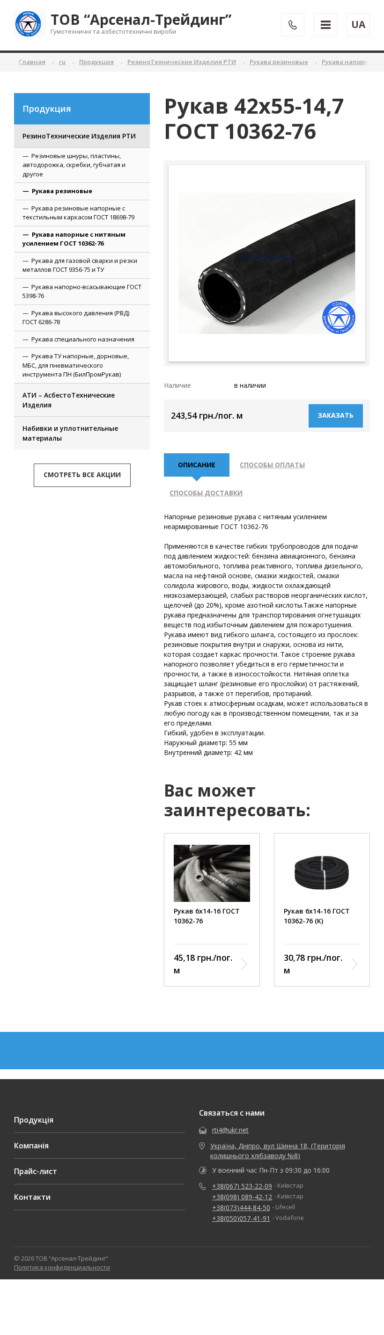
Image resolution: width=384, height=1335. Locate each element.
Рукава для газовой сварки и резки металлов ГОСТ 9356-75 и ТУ (79, 265)
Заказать (336, 415)
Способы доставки (206, 492)
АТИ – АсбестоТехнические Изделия (68, 400)
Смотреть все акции (82, 474)
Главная (32, 62)
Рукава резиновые (62, 191)
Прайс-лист (35, 1171)
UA (358, 24)
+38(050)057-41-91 (241, 1218)
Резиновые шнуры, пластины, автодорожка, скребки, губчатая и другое (74, 165)
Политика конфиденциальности (62, 1267)
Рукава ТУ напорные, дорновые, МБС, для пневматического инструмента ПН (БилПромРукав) (75, 365)
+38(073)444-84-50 (241, 1207)
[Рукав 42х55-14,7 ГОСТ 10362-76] (266, 263)
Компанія (31, 1145)
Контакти (32, 1197)
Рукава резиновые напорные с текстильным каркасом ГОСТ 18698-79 (78, 213)
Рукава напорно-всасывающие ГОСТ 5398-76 (81, 291)
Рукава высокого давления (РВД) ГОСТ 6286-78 (75, 317)
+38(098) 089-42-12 (242, 1196)
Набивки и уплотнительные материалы (70, 433)
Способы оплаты (272, 464)
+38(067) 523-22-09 (242, 1186)
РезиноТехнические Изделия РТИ (79, 135)
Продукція (33, 1120)
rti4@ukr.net (230, 1129)
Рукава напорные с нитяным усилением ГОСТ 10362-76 (74, 239)
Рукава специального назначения (82, 339)
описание (196, 464)
